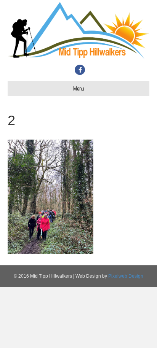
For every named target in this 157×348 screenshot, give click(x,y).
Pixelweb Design (125, 276)
